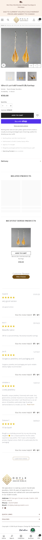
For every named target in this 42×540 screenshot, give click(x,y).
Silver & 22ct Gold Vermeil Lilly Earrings (21, 257)
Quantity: (4, 102)
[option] (21, 48)
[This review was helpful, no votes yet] (34, 315)
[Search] (8, 20)
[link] (10, 208)
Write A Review (21, 277)
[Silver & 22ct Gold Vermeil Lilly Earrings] (21, 237)
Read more (30, 404)
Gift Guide (16, 25)
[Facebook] (2, 508)
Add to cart (17, 115)
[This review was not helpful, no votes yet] (37, 315)
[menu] (2, 20)
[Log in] (34, 20)
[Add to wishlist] (37, 115)
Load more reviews (21, 459)
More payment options (21, 126)
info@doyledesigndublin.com (18, 505)
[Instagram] (5, 508)
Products (9, 25)
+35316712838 (13, 503)
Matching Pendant (9, 151)
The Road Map (35, 526)
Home (2, 25)
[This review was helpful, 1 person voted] (34, 412)
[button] (35, 65)
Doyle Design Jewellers (14, 89)
